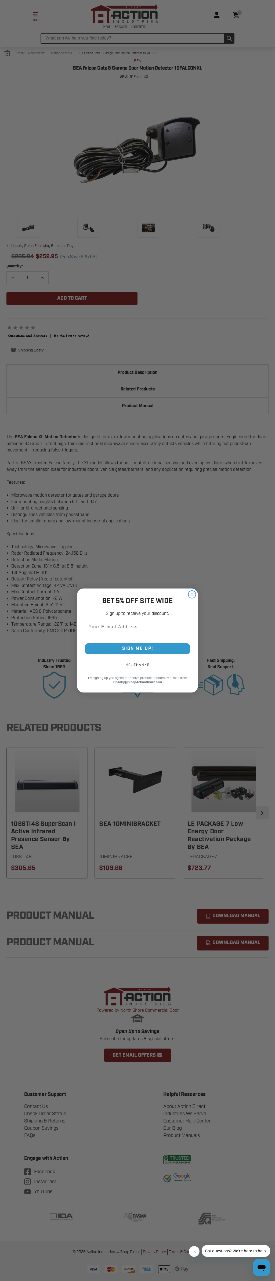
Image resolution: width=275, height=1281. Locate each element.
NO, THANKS (137, 665)
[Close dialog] (192, 594)
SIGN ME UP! (137, 648)
